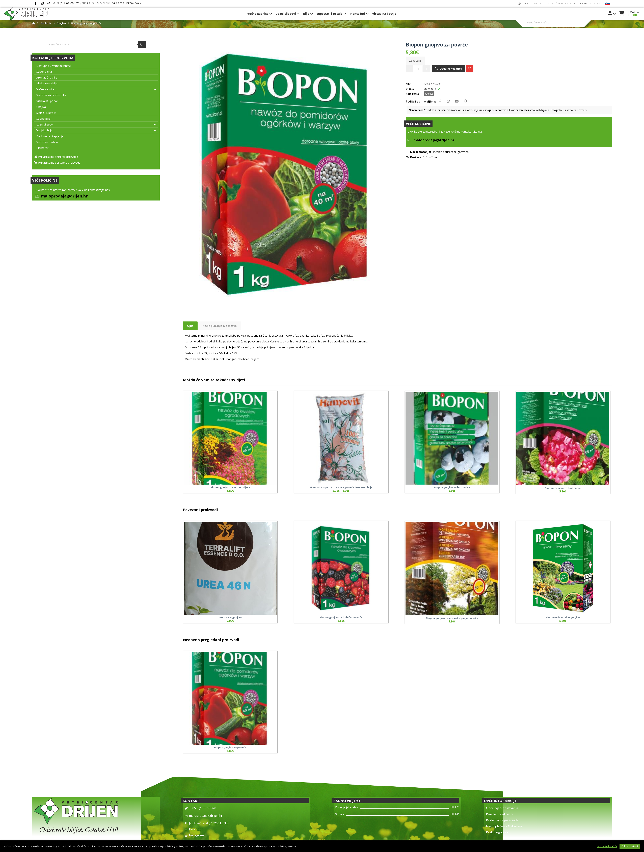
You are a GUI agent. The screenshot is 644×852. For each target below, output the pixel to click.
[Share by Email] (456, 101)
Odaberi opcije (379, 456)
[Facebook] (35, 3)
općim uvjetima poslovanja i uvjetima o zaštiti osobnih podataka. (333, 846)
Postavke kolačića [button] (607, 846)
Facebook (196, 829)
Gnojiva (429, 93)
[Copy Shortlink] (465, 101)
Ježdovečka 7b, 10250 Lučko (209, 823)
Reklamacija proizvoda (502, 820)
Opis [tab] (190, 326)
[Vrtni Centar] (26, 14)
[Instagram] (42, 3)
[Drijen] (33, 23)
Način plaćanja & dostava (504, 826)
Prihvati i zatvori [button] (630, 846)
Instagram (196, 835)
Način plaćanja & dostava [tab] (219, 326)
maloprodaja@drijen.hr (64, 196)
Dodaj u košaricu (451, 68)
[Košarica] (621, 13)
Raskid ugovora (497, 832)
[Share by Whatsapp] (448, 101)
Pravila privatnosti (499, 814)
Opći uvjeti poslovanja (502, 808)
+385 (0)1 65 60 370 (202, 808)
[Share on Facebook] (440, 101)
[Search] (142, 44)
